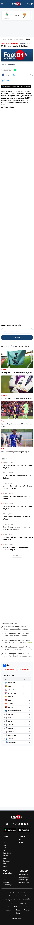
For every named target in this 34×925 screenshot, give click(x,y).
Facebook (26, 910)
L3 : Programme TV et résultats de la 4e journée (17, 508)
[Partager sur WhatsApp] (15, 70)
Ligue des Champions (9, 43)
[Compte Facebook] (10, 824)
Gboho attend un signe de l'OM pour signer (17, 497)
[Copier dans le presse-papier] (3, 80)
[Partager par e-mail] (8, 80)
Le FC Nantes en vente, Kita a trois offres (16, 518)
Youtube (29, 907)
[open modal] (32, 4)
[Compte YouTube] (22, 824)
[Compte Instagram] (13, 824)
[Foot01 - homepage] (17, 4)
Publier (17, 337)
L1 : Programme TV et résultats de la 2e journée (17, 477)
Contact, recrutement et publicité (18, 896)
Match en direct (18, 907)
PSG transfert (23, 904)
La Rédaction (9, 65)
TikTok (18, 910)
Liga (3, 421)
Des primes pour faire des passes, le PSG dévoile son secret (17, 528)
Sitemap (18, 913)
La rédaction (12, 904)
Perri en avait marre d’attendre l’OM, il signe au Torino (18, 538)
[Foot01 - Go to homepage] (17, 817)
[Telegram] (13, 75)
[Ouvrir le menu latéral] (2, 4)
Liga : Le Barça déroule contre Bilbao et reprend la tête (17, 487)
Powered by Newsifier (17, 918)
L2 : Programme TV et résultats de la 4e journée (17, 467)
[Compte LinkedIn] (16, 824)
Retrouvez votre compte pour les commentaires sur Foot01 (17, 900)
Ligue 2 (4, 370)
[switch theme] (28, 4)
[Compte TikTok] (19, 824)
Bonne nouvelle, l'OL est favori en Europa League (16, 549)
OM (2, 449)
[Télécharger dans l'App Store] (24, 830)
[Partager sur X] (8, 75)
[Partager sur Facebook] (3, 75)
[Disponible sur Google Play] (10, 830)
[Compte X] (7, 824)
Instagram (9, 910)
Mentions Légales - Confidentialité (17, 893)
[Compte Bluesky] (25, 824)
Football (7, 907)
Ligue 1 (4, 395)
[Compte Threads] (28, 824)
